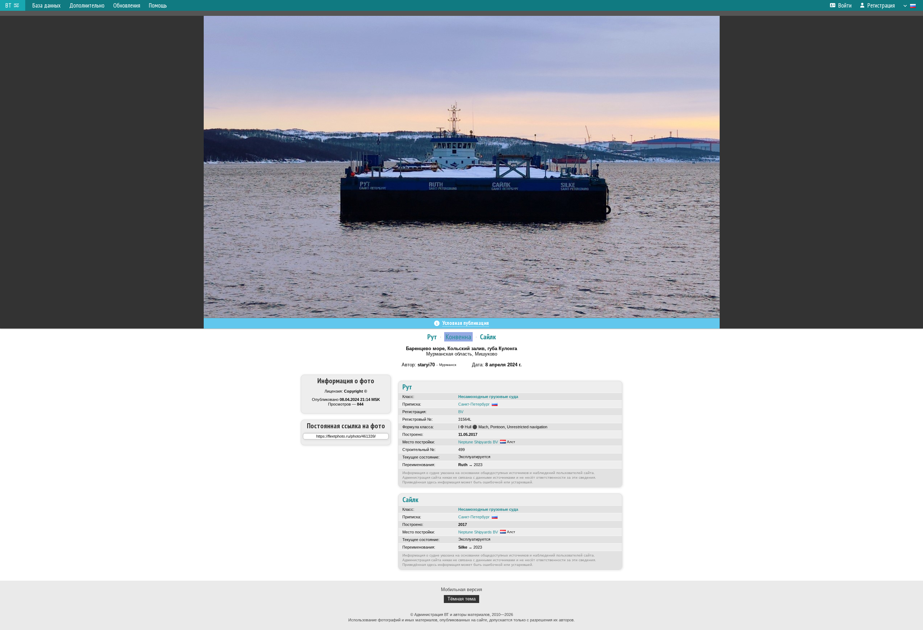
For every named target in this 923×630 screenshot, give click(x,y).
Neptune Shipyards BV (478, 442)
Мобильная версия (461, 589)
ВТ (8, 5)
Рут (432, 336)
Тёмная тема (461, 599)
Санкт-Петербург (474, 404)
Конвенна (458, 336)
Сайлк (488, 336)
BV (460, 412)
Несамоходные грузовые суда (488, 396)
